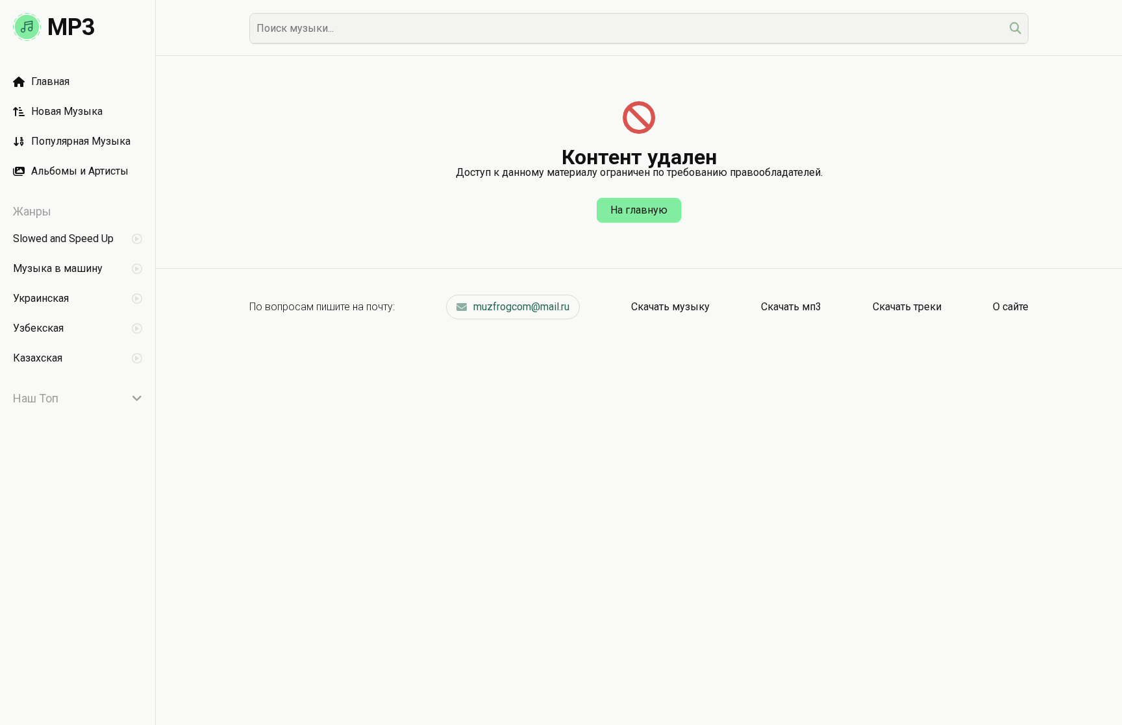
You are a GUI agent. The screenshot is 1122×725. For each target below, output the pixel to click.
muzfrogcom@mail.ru (521, 307)
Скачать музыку (670, 307)
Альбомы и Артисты (80, 171)
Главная (50, 81)
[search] (1015, 28)
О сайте (1010, 307)
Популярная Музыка (81, 141)
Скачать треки (907, 307)
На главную (638, 210)
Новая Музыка (67, 111)
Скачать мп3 (791, 307)
